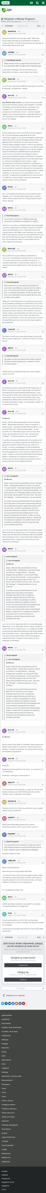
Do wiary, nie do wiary (10, 1031)
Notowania (6, 1084)
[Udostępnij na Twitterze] (2, 1003)
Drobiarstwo (6, 1036)
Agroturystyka (7, 1015)
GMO (3, 1056)
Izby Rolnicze (6, 1060)
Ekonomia (5, 1048)
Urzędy (4, 1149)
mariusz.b (12, 31)
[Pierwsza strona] (2, 25)
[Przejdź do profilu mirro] (4, 127)
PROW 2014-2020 (8, 1117)
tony (10, 913)
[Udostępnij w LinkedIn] (20, 1003)
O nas (4, 1189)
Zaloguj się (23, 980)
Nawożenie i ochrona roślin (11, 1076)
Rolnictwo (5, 1121)
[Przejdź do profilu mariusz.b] (4, 32)
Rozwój (4, 1133)
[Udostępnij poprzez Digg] (9, 1003)
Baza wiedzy (6, 1023)
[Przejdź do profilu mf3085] (4, 53)
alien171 (11, 782)
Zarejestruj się (23, 965)
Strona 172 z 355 (23, 26)
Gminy (4, 1052)
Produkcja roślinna (8, 1105)
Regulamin (5, 1186)
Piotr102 (11, 79)
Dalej (38, 26)
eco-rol (11, 95)
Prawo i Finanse (7, 1101)
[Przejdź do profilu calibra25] (4, 861)
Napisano (17, 33)
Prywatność (6, 1178)
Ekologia (5, 1044)
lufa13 (10, 348)
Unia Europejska (7, 1145)
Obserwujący (21, 988)
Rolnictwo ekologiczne (10, 1125)
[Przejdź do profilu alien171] (4, 783)
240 (43, 988)
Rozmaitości (6, 1129)
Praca (4, 1092)
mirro (10, 126)
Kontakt (4, 1171)
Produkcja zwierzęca (9, 1109)
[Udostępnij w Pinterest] (23, 1003)
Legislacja (5, 1068)
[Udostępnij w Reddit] (16, 1003)
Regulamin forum (8, 1182)
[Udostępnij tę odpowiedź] (42, 34)
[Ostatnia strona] (43, 25)
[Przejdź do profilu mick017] (4, 818)
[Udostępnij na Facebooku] (6, 1003)
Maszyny (35, 21)
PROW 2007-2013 (8, 1113)
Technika (5, 1141)
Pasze (4, 1088)
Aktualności (6, 1019)
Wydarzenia (6, 1162)
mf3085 (11, 52)
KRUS (4, 1064)
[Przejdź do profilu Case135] (4, 330)
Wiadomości (6, 1158)
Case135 (11, 329)
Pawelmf (11, 833)
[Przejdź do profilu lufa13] (4, 349)
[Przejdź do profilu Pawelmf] (4, 834)
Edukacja (5, 1040)
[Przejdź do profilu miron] (4, 209)
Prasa (4, 1097)
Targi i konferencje (8, 1137)
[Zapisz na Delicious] (13, 1003)
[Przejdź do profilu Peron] (4, 188)
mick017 (11, 817)
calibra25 (12, 860)
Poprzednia (9, 26)
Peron (10, 187)
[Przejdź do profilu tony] (4, 914)
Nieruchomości (7, 1080)
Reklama (5, 1175)
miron (10, 208)
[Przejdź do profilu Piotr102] (4, 80)
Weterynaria (6, 1153)
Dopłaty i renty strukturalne (11, 1027)
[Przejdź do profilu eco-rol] (4, 96)
